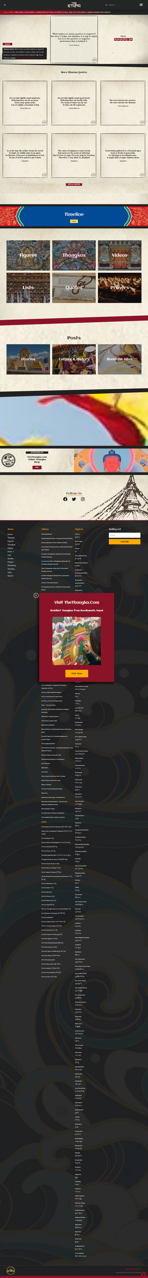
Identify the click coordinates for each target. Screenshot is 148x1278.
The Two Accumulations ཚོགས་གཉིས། (51, 972)
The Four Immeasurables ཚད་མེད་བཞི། (51, 926)
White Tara (44, 793)
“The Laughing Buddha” (48, 743)
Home (5, 12)
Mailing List (115, 529)
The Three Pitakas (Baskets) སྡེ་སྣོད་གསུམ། (52, 943)
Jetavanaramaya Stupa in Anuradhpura (52, 759)
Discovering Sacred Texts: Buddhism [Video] (54, 542)
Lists (9, 555)
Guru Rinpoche (45, 763)
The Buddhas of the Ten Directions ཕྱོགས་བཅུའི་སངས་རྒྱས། (56, 827)
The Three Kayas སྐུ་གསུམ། (48, 960)
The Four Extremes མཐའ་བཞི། (49, 930)
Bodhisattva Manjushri (48, 725)
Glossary (11, 569)
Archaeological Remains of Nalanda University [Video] (57, 538)
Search (10, 576)
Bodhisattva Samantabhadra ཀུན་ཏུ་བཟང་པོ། (79, 583)
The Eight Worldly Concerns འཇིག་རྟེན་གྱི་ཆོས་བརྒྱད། (54, 859)
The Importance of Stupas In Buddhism (52, 813)
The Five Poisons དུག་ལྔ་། (47, 896)
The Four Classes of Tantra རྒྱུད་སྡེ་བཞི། (51, 934)
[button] (141, 4)
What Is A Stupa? (46, 784)
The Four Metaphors (47, 917)
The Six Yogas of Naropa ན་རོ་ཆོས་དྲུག (51, 872)
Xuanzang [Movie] (46, 534)
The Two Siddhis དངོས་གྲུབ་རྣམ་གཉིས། (50, 968)
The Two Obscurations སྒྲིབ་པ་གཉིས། (50, 964)
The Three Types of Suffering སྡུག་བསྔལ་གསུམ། (53, 951)
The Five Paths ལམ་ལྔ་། (47, 887)
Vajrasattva (44, 767)
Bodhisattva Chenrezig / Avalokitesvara (53, 797)
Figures (10, 541)
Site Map (129, 1269)
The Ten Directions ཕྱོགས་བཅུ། (49, 846)
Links (9, 572)
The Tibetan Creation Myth (49, 721)
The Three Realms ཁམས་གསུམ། (49, 938)
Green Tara (44, 772)
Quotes (11, 12)
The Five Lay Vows (46, 892)
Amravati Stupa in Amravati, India (51, 755)
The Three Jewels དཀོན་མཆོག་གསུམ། (50, 955)
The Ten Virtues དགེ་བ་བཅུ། (48, 851)
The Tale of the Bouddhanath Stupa (51, 789)
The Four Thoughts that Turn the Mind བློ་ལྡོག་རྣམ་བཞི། (56, 909)
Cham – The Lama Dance (48, 705)
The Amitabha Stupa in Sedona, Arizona (53, 817)
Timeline (74, 214)
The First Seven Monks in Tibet (50, 863)
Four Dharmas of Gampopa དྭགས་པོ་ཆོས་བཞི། (53, 913)
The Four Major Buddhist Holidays (51, 692)
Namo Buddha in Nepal (48, 809)
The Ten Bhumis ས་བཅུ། (47, 838)
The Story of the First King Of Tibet (51, 701)
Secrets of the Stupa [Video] (49, 582)
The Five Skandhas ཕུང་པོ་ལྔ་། (48, 883)
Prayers (11, 562)
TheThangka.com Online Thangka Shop (37, 459)
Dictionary (12, 565)
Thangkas (11, 545)
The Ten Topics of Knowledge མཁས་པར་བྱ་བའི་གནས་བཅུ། (55, 842)
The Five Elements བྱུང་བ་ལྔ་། (48, 900)
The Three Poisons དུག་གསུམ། (49, 947)
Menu (10, 529)
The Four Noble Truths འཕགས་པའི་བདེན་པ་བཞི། (53, 921)
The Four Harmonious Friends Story (52, 696)
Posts (10, 552)
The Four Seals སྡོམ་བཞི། (47, 904)
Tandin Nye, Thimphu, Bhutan (50, 716)
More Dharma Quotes (74, 72)
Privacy (135, 1269)
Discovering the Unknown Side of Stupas (53, 776)
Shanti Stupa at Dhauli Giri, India (50, 780)
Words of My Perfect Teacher (25, 58)
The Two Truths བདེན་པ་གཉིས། (49, 977)
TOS (140, 1269)
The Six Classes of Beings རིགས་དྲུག (51, 868)
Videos (10, 548)
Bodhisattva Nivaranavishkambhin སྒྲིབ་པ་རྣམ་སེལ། (81, 573)
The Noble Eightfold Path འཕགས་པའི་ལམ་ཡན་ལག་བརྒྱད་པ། (56, 855)
